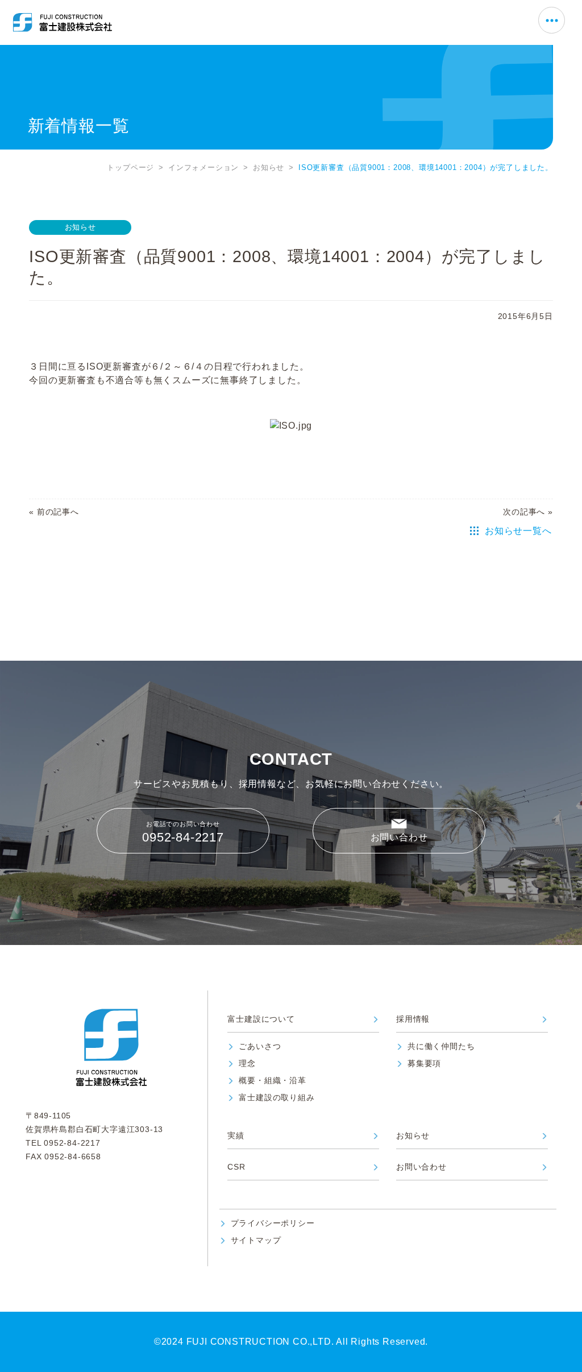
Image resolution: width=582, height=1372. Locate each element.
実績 (235, 1135)
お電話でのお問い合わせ (183, 832)
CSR (236, 1167)
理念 (247, 1063)
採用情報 (413, 1019)
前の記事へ (58, 511)
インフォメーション (203, 167)
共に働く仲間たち (441, 1046)
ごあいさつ (260, 1046)
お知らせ (268, 167)
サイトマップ (256, 1240)
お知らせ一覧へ (518, 531)
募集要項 (424, 1063)
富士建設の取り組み (276, 1097)
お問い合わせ (399, 837)
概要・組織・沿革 (272, 1080)
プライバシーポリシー (273, 1223)
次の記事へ (524, 511)
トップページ (130, 167)
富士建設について (260, 1019)
